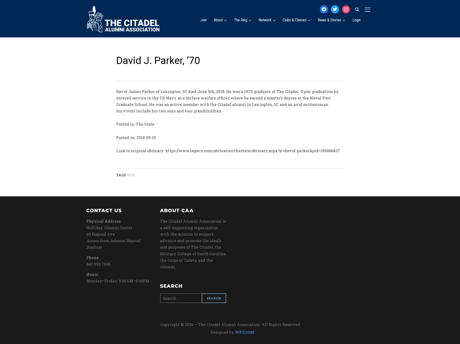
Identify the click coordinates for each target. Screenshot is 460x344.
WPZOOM (244, 332)
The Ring (240, 20)
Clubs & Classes (294, 20)
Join (204, 20)
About (218, 20)
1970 (131, 175)
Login (356, 20)
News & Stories (329, 20)
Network (265, 20)
